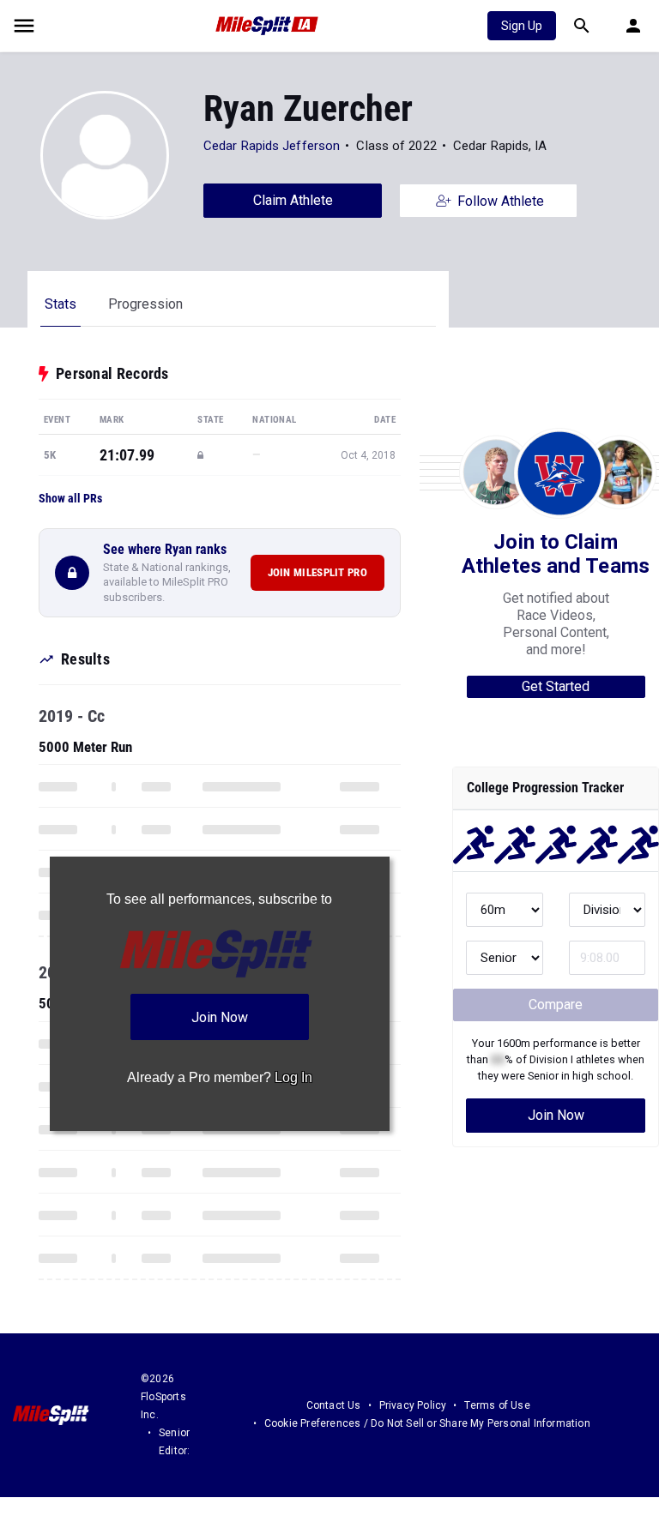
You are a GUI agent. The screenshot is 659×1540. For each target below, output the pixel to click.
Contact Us (333, 1405)
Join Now (556, 1115)
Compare (556, 1004)
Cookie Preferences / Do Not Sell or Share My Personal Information (427, 1423)
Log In (293, 1077)
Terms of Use (496, 1405)
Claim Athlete (293, 200)
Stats (60, 304)
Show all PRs (70, 498)
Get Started (555, 686)
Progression (145, 304)
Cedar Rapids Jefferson (271, 145)
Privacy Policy (413, 1405)
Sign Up (521, 26)
